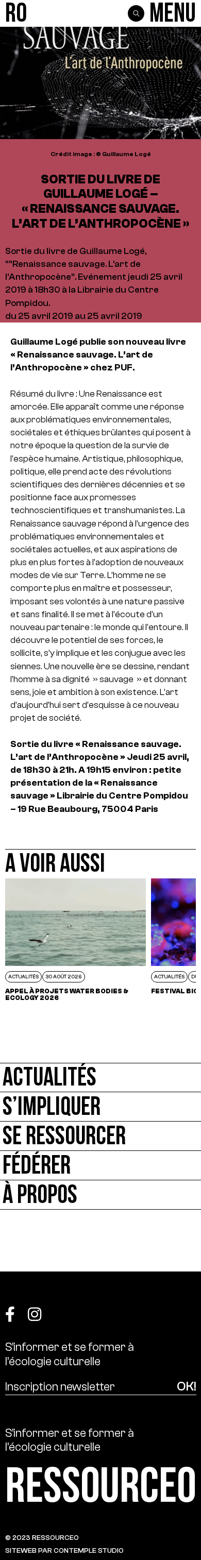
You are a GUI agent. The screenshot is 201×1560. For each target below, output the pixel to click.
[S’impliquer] (100, 1107)
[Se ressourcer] (100, 1136)
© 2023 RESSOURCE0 (42, 1537)
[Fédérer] (100, 1165)
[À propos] (100, 1195)
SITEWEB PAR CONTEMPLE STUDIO (64, 1550)
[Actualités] (100, 1077)
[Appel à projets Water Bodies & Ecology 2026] (75, 940)
